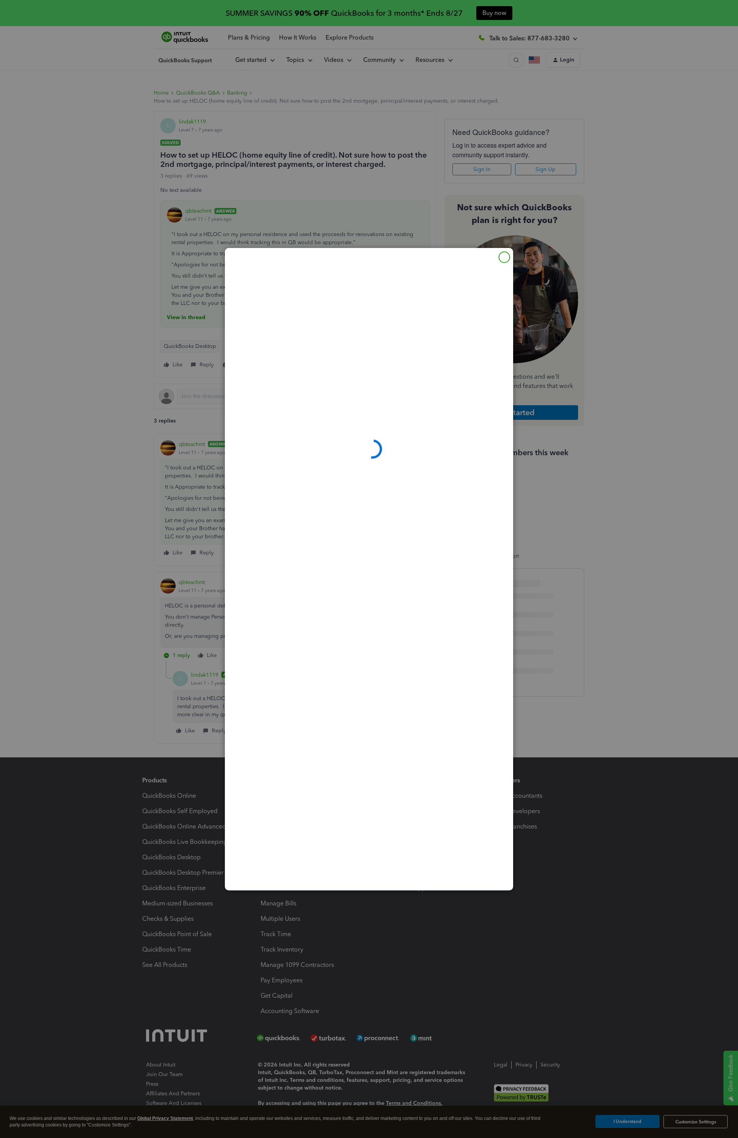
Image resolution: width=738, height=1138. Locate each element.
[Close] (504, 257)
